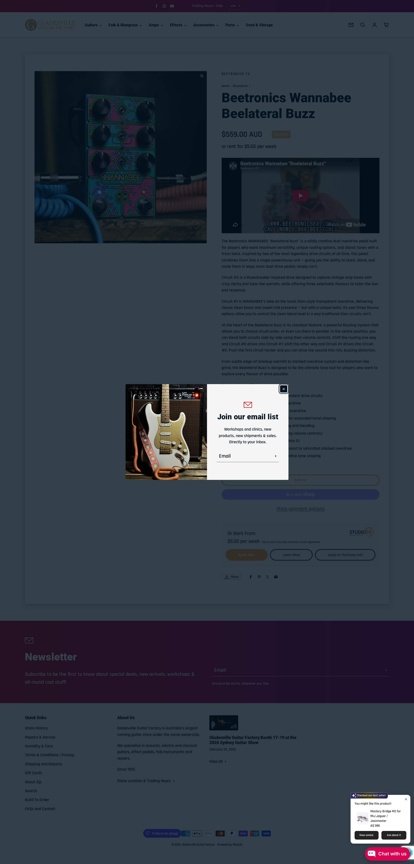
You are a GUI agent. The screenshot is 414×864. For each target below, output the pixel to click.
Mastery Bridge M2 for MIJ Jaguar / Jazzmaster (385, 816)
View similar (366, 835)
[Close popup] (406, 799)
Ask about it (394, 835)
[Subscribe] (275, 456)
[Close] (283, 388)
